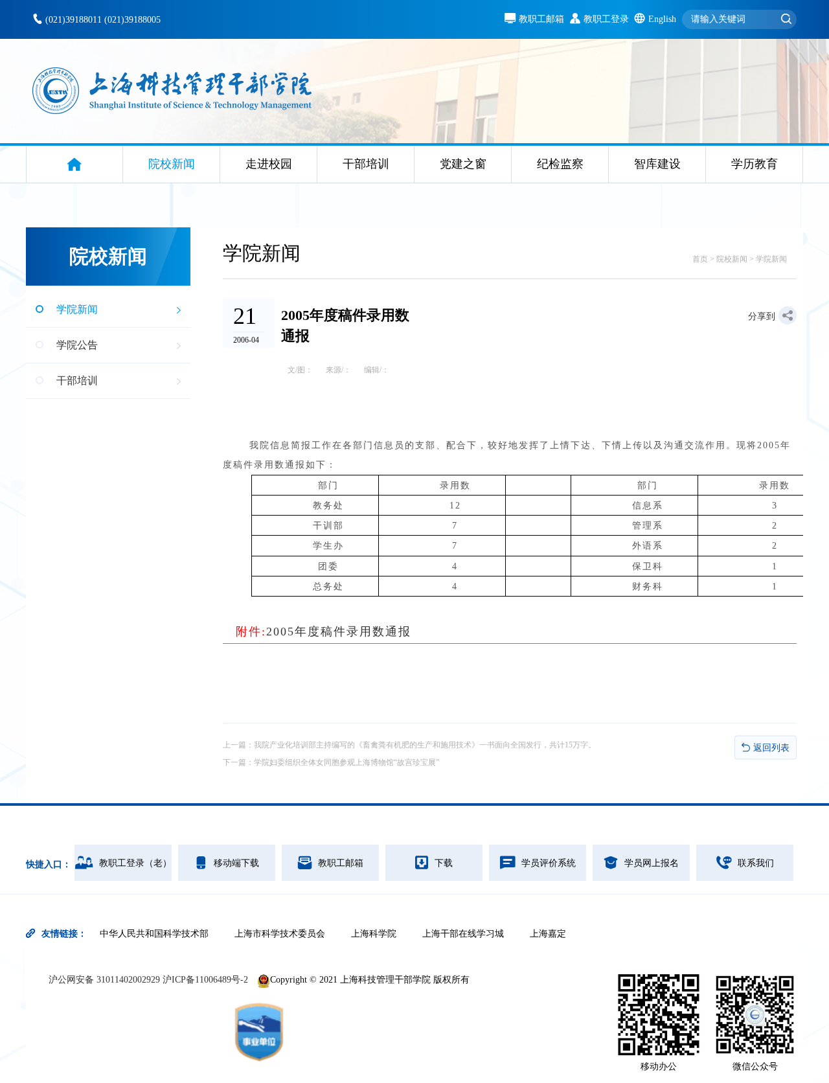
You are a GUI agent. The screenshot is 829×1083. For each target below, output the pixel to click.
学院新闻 (771, 259)
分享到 (761, 316)
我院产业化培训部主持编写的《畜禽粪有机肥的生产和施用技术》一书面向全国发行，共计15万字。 (425, 744)
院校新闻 (731, 259)
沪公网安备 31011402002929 (106, 980)
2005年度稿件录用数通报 (323, 631)
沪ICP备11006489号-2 (205, 980)
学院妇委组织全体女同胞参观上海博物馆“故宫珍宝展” (346, 762)
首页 (700, 259)
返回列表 (771, 747)
